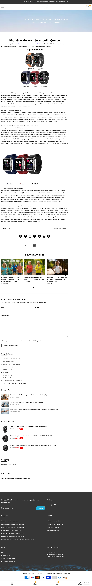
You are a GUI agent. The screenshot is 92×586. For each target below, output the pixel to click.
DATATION (7, 377)
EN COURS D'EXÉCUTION (43, 22)
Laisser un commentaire (59, 228)
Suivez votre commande (8, 561)
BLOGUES (7, 369)
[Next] (65, 274)
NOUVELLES (8, 367)
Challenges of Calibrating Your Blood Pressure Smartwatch (26, 402)
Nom (3, 307)
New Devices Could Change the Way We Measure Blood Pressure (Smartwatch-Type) (34, 409)
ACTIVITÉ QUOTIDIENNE (11, 359)
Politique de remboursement (55, 524)
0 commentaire (55, 22)
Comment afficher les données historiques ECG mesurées (17, 539)
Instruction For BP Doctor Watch (10, 521)
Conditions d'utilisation (53, 530)
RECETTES (7, 375)
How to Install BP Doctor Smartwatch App (12, 527)
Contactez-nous (5, 555)
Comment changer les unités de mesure (12, 536)
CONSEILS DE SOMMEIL (11, 364)
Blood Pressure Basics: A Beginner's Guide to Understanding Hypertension (31, 395)
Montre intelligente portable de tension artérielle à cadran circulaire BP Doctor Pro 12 (33, 445)
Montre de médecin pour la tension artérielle (28, 44)
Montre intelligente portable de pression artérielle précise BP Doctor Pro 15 (31, 436)
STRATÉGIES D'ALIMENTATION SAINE (15, 383)
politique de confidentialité (54, 521)
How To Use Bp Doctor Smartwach (11, 530)
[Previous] (4, 274)
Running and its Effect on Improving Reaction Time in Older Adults (57, 279)
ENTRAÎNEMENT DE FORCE (12, 380)
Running (7, 228)
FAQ (2, 552)
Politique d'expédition (53, 527)
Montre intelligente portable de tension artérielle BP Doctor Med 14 (28, 426)
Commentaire (5, 315)
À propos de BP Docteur (8, 558)
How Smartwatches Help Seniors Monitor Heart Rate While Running (11, 279)
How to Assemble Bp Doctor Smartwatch (12, 524)
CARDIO (6, 372)
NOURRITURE (8, 361)
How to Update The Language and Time (12, 533)
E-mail (37, 307)
